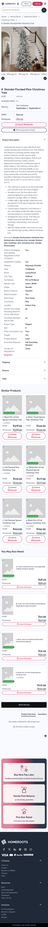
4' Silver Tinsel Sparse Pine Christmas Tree (35, 418)
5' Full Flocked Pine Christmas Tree (10, 468)
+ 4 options (30, 476)
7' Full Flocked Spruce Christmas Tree (12, 521)
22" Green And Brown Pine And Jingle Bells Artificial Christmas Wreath (30, 568)
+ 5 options (6, 423)
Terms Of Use (6, 898)
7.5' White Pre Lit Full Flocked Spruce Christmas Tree (35, 470)
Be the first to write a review (24, 727)
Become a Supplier (8, 912)
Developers (5, 895)
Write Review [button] (24, 705)
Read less (8, 355)
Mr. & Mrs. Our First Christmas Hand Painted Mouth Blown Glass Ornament (30, 605)
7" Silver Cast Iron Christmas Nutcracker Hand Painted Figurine (29, 640)
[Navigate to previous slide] (2, 78)
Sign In (26, 4)
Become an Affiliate (8, 870)
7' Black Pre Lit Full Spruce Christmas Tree (12, 418)
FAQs (3, 876)
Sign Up (37, 4)
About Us (4, 865)
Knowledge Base (7, 890)
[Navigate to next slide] (45, 78)
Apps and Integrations (9, 892)
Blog (3, 887)
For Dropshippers (7, 909)
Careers (4, 868)
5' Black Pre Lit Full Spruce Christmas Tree (36, 521)
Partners (4, 873)
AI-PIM (3, 914)
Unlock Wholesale (25, 125)
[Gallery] (24, 78)
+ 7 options (6, 473)
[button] (24, 726)
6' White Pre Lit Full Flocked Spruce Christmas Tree (28, 674)
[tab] (28, 714)
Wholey (4, 917)
